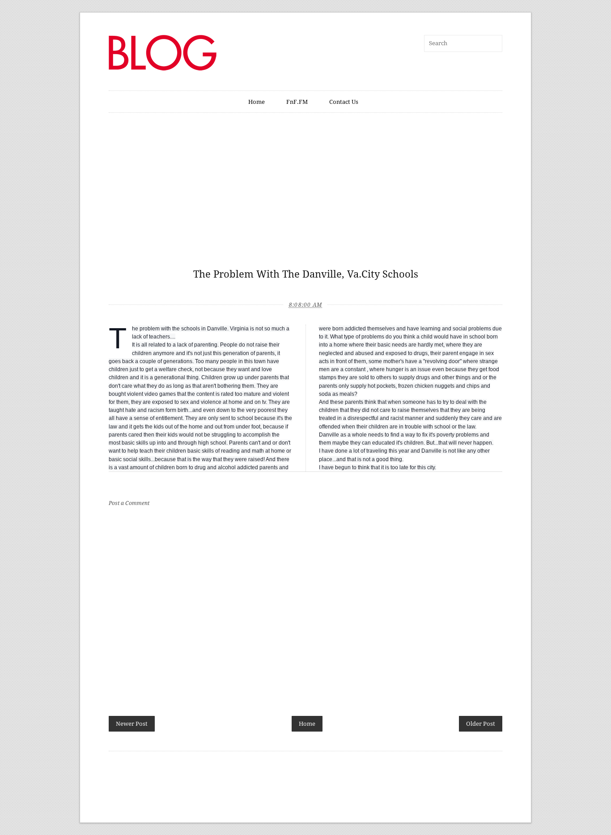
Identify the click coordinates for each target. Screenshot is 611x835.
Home (256, 101)
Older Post (480, 723)
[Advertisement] (305, 195)
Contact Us (343, 101)
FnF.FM (297, 101)
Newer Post (132, 723)
